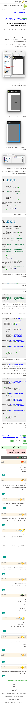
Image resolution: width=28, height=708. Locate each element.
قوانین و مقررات (8, 693)
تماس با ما (13, 694)
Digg (13, 450)
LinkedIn (23, 452)
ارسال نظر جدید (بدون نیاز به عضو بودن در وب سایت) (17, 680)
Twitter (17, 450)
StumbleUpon (10, 452)
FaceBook (23, 450)
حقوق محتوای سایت (22, 693)
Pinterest (17, 452)
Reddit (8, 450)
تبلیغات (17, 693)
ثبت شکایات (13, 693)
